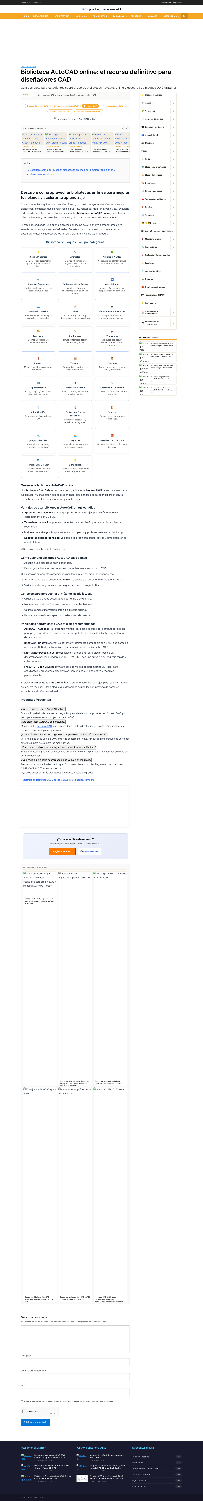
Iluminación (148, 303)
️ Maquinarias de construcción (150, 322)
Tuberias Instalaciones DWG (89, 111)
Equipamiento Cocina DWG (145, 1468)
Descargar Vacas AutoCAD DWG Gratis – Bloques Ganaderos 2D (50, 1456)
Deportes (147, 279)
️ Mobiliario (147, 143)
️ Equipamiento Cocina (152, 127)
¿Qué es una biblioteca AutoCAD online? (43, 709)
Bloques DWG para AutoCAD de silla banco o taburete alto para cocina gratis (107, 1477)
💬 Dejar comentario (89, 851)
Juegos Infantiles (150, 271)
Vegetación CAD (139, 1480)
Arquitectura (62, 16)
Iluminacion (137, 1462)
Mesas (144, 151)
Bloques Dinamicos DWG (37, 106)
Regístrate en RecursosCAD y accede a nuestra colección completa (57, 779)
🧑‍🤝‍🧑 (112, 364)
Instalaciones (40, 16)
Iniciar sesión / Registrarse (171, 3)
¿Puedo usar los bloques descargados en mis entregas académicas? (58, 747)
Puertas (146, 207)
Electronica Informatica (153, 167)
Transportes (100, 16)
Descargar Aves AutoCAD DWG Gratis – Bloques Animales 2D (52, 1477)
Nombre (26, 1356)
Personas (136, 16)
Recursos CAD (28, 66)
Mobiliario (81, 16)
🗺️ (38, 465)
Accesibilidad (149, 135)
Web (23, 1386)
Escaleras (147, 263)
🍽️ (75, 286)
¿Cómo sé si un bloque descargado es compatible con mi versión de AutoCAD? (64, 734)
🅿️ (38, 388)
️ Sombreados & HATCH (153, 295)
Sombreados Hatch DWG (60, 111)
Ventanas (147, 215)
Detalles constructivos (153, 287)
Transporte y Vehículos (153, 199)
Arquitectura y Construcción (149, 312)
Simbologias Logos (151, 191)
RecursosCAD (44, 726)
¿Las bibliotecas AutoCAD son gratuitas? (43, 721)
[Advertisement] (101, 40)
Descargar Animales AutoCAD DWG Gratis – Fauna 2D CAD (51, 1466)
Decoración (148, 183)
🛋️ (38, 312)
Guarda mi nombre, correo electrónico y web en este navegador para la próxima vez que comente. (70, 1401)
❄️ (38, 413)
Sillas (145, 159)
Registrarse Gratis (62, 851)
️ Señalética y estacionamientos (157, 231)
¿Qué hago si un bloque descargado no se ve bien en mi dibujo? (56, 760)
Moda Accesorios (140, 1457)
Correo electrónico (33, 1371)
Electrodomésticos (151, 175)
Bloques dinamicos (151, 95)
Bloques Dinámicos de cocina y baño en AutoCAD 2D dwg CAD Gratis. (107, 1466)
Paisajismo (119, 16)
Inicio (26, 16)
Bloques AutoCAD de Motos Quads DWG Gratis (106, 1456)
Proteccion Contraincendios (155, 255)
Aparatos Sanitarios (152, 119)
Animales (152, 16)
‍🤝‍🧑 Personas (150, 223)
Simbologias (170, 16)
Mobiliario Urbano (151, 239)
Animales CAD (138, 1486)
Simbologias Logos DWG (112, 106)
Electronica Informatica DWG (66, 106)
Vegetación (148, 111)
